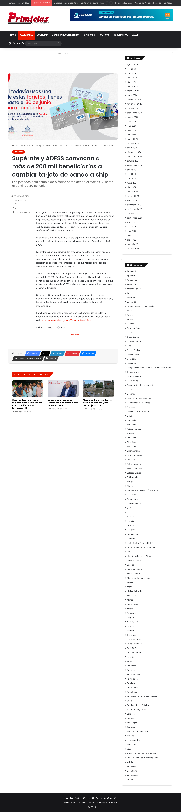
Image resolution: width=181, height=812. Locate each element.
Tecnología (132, 723)
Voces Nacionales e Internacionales (143, 758)
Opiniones (89, 35)
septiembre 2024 (135, 165)
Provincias (131, 683)
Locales (130, 565)
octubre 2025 (133, 108)
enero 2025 (132, 148)
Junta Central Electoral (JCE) (140, 543)
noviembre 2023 (134, 209)
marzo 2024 (132, 191)
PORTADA (131, 666)
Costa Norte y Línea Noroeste (140, 385)
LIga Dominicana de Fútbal (139, 556)
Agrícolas (131, 275)
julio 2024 (131, 174)
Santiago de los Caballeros (139, 705)
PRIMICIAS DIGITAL (22, 196)
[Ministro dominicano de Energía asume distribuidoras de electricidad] (63, 388)
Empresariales (133, 451)
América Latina (134, 289)
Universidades (133, 740)
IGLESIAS (131, 525)
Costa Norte (132, 381)
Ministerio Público (135, 591)
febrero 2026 (133, 91)
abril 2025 (131, 134)
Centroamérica (134, 328)
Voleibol (130, 762)
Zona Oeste (132, 775)
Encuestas (131, 460)
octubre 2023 (133, 213)
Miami (129, 587)
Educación (131, 438)
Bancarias (131, 302)
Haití (129, 512)
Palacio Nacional (134, 644)
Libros (129, 552)
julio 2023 (131, 227)
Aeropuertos (132, 271)
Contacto (168, 3)
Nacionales (26, 35)
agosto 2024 (133, 170)
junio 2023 (132, 231)
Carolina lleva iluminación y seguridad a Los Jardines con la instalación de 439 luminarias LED (27, 404)
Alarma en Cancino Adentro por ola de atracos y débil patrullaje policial (97, 403)
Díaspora (131, 407)
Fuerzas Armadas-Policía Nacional (142, 490)
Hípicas (130, 517)
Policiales (131, 657)
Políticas (104, 35)
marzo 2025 (132, 139)
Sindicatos (131, 714)
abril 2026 (131, 82)
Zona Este (131, 766)
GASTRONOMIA (134, 503)
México (130, 582)
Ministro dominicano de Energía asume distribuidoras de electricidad (63, 403)
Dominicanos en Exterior (66, 35)
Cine (129, 346)
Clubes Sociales (134, 350)
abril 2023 (131, 240)
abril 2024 (131, 187)
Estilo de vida (133, 477)
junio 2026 (132, 73)
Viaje (129, 749)
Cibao (129, 332)
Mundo (130, 600)
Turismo (130, 736)
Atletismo (131, 297)
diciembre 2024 (134, 152)
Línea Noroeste (134, 560)
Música (130, 609)
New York (131, 626)
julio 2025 (131, 121)
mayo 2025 (132, 130)
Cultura (130, 389)
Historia (130, 521)
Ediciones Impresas (123, 3)
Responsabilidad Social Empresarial (143, 696)
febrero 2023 (133, 248)
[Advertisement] (63, 61)
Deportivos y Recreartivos (139, 398)
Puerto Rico (132, 687)
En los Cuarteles (134, 455)
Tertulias (131, 727)
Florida (130, 486)
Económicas (132, 424)
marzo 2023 (132, 244)
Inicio (13, 35)
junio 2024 (132, 178)
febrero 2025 (133, 143)
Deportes (131, 394)
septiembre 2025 (134, 113)
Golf (129, 508)
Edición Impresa (134, 429)
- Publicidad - (75, 335)
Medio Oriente (133, 573)
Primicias (131, 670)
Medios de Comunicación (138, 578)
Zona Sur (131, 779)
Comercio (131, 363)
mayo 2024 (132, 183)
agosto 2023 (133, 222)
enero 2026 (132, 95)
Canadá (130, 324)
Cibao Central (133, 337)
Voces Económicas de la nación (141, 753)
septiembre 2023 (135, 218)
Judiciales (131, 538)
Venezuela (131, 744)
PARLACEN (132, 648)
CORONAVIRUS (120, 35)
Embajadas (132, 446)
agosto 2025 (132, 117)
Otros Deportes (134, 639)
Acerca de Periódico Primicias (148, 3)
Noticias (130, 630)
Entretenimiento (134, 464)
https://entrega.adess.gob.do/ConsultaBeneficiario (66, 320)
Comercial (131, 359)
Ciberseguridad (134, 341)
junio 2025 (131, 126)
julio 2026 (131, 69)
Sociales (131, 718)
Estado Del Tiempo (135, 468)
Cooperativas (133, 372)
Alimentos (131, 284)
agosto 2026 (133, 64)
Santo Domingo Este (136, 709)
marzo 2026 (132, 86)
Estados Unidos (134, 473)
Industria (131, 530)
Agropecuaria (133, 280)
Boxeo (130, 319)
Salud (135, 35)
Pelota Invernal (134, 652)
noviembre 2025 (134, 104)
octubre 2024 (133, 161)
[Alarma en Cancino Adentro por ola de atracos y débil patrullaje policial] (98, 388)
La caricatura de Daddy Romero (141, 547)
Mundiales (131, 595)
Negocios (131, 617)
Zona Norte (132, 771)
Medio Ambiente (134, 569)
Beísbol (130, 315)
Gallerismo (131, 495)
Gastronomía (133, 499)
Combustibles (133, 354)
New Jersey (132, 622)
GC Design (111, 798)
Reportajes (132, 692)
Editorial (130, 433)
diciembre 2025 (134, 99)
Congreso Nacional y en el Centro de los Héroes (149, 367)
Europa (130, 481)
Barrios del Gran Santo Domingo (141, 306)
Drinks (130, 416)
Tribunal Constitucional (137, 731)
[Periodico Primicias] (28, 18)
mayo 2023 (132, 235)
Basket (130, 311)
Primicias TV (132, 679)
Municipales (132, 604)
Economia (42, 35)
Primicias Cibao (134, 674)
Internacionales (134, 534)
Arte (129, 293)
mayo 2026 (132, 77)
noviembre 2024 (134, 156)
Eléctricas (131, 442)
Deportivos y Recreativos (138, 403)
